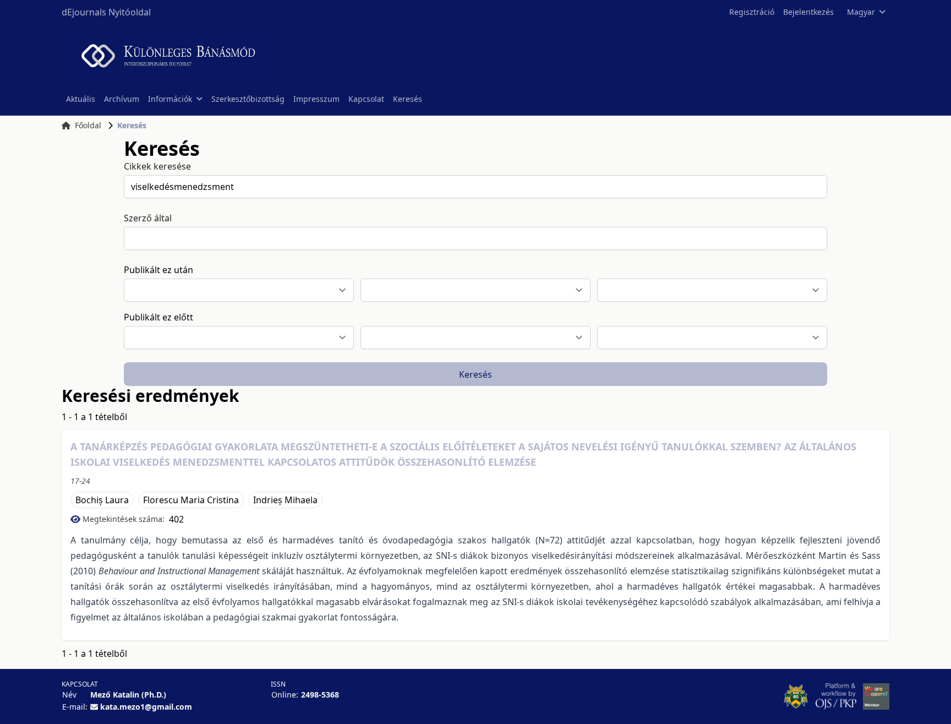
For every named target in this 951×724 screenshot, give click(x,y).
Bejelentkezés (808, 12)
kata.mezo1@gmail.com (146, 706)
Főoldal (88, 125)
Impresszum (316, 99)
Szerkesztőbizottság (248, 99)
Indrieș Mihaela (285, 500)
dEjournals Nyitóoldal (106, 12)
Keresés (407, 99)
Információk (170, 99)
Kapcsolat (366, 99)
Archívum (121, 99)
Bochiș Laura (102, 500)
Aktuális (80, 99)
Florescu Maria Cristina (191, 500)
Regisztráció (751, 12)
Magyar (861, 12)
